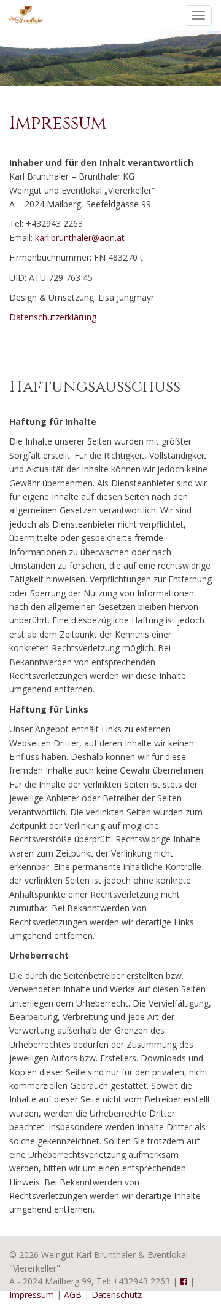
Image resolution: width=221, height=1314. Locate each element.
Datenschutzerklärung (52, 317)
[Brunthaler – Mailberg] (26, 14)
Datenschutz (116, 1294)
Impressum (31, 1294)
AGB (73, 1294)
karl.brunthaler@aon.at (80, 237)
